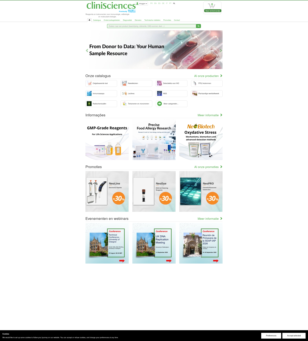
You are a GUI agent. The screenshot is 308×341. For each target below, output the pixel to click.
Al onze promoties (207, 166)
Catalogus (97, 20)
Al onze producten (207, 75)
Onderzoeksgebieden (112, 20)
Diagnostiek (127, 20)
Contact (177, 20)
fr (151, 3)
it (167, 3)
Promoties (167, 20)
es (159, 3)
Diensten (138, 20)
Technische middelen (152, 20)
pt (170, 3)
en (155, 3)
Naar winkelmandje (212, 10)
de (163, 3)
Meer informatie (209, 115)
